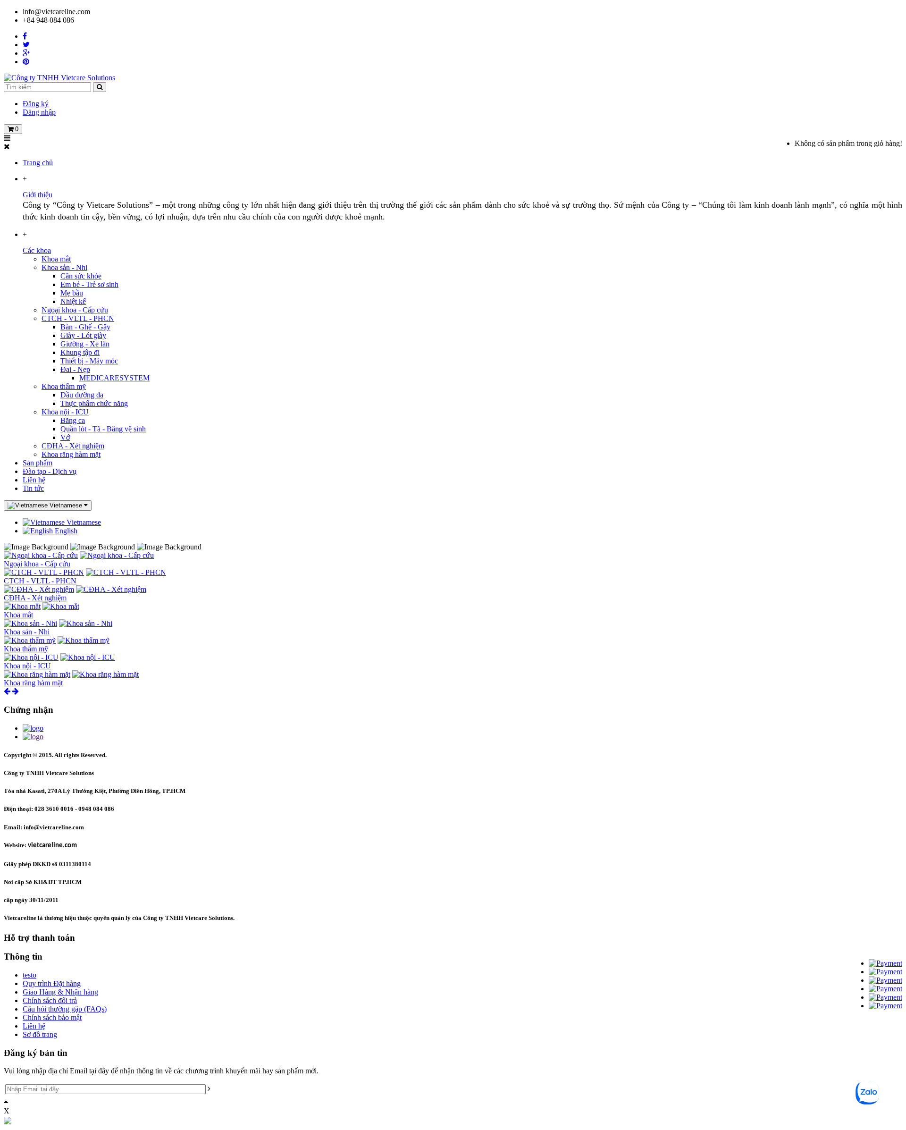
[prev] (7, 691)
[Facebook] (25, 36)
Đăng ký (36, 104)
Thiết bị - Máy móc (89, 361)
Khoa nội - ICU (65, 412)
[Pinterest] (26, 62)
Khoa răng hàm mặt (71, 454)
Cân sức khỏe (80, 276)
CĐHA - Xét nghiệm (73, 446)
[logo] (33, 728)
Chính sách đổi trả (50, 1000)
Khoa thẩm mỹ (64, 386)
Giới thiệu (37, 195)
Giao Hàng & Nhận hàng (60, 992)
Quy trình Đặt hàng (52, 983)
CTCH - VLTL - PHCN (78, 318)
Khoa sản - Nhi (64, 267)
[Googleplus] (26, 53)
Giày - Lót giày (83, 335)
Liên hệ (34, 480)
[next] (15, 691)
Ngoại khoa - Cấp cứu (75, 310)
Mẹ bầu (71, 293)
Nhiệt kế (73, 301)
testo (29, 975)
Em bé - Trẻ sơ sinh (89, 284)
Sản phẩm (37, 463)
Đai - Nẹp (75, 369)
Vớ (65, 437)
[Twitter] (26, 45)
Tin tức (33, 488)
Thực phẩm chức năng (94, 403)
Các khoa (37, 250)
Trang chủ (38, 163)
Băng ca (72, 420)
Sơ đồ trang (40, 1034)
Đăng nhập (39, 112)
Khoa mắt (56, 259)
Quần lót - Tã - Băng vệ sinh (103, 429)
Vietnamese (83, 522)
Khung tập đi (80, 352)
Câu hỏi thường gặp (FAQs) (65, 1009)
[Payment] (885, 963)
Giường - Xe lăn (84, 344)
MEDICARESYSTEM (114, 378)
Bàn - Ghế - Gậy (85, 327)
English (65, 531)
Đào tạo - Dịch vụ (49, 471)
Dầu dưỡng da (81, 395)
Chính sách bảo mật (52, 1017)
